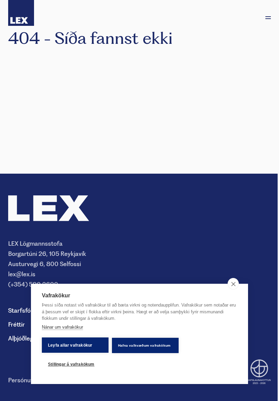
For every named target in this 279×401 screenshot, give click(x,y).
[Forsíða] (21, 13)
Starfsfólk (21, 310)
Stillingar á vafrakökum (71, 364)
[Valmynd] (268, 18)
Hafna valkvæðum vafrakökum (144, 345)
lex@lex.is (21, 274)
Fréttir (16, 324)
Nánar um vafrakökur (62, 327)
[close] (233, 284)
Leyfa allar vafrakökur (70, 345)
